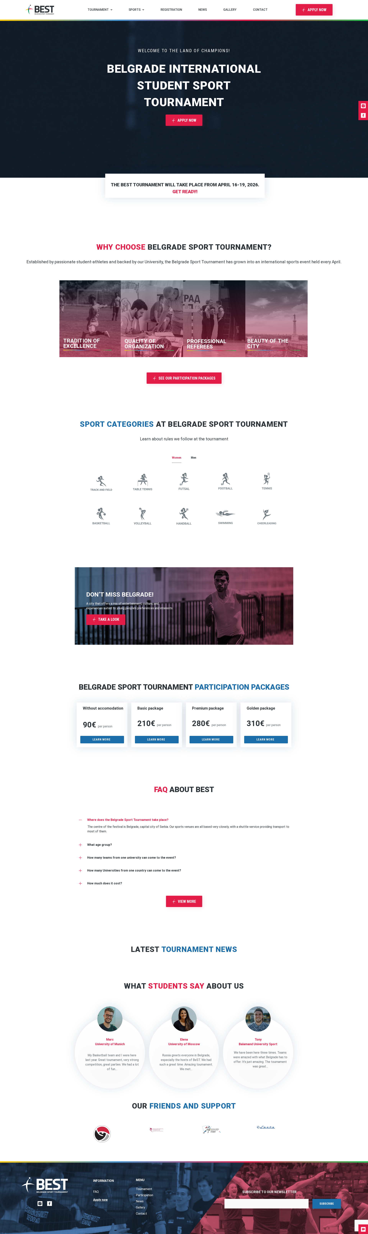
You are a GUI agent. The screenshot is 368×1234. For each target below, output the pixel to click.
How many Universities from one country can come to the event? (134, 870)
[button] (100, 9)
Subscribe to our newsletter (269, 1192)
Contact (260, 10)
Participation (144, 1195)
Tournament (144, 1189)
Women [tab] (176, 457)
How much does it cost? (104, 883)
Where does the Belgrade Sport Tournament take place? (127, 820)
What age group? (99, 845)
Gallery (230, 10)
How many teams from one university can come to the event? (131, 857)
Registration (171, 10)
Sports (134, 10)
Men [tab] (193, 457)
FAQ (96, 1192)
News (202, 10)
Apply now (100, 1200)
